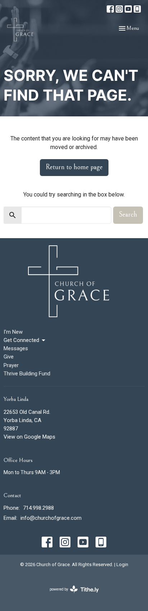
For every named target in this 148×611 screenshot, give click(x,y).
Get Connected (21, 340)
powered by (70, 595)
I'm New (13, 332)
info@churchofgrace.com (51, 518)
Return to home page (74, 167)
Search (128, 214)
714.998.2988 (38, 508)
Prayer (11, 365)
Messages (16, 348)
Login (122, 564)
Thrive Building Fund (27, 373)
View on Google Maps (29, 437)
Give (9, 356)
